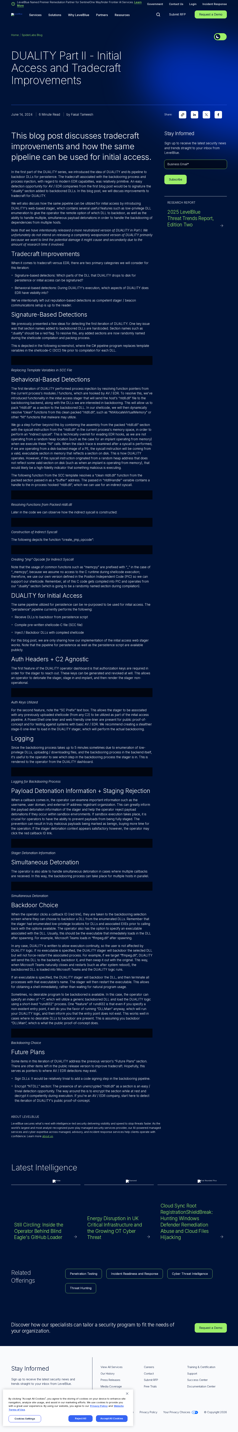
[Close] (127, 1393)
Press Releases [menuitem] (110, 1380)
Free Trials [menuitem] (150, 1386)
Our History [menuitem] (108, 1373)
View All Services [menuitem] (112, 1367)
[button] (158, 14)
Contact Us (176, 4)
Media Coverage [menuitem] (111, 1386)
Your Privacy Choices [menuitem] (176, 1412)
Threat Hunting (80, 1288)
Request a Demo (210, 14)
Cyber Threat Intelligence (190, 1274)
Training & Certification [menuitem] (201, 1367)
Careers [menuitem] (149, 1367)
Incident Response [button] (214, 4)
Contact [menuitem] (149, 1373)
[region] (68, 1407)
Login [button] (193, 4)
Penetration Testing (83, 1274)
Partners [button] (102, 15)
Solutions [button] (54, 15)
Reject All (80, 1418)
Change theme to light (220, 36)
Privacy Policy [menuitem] (148, 1412)
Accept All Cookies (111, 1418)
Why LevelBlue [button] (78, 15)
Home (15, 35)
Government (155, 4)
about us (47, 1136)
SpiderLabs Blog (32, 35)
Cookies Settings (25, 1418)
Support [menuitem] (192, 1373)
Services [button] (35, 15)
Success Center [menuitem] (197, 1380)
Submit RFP (177, 14)
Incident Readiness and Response (134, 1274)
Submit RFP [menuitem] (151, 1380)
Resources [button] (122, 15)
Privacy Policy (99, 1405)
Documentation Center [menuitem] (201, 1386)
